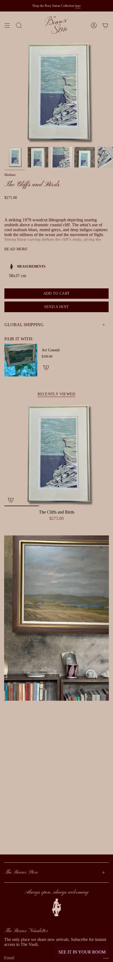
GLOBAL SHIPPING (24, 324)
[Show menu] (7, 25)
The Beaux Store (21, 872)
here (78, 6)
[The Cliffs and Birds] (56, 454)
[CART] (105, 25)
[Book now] (46, 367)
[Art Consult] (20, 360)
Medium (9, 175)
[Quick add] (11, 500)
